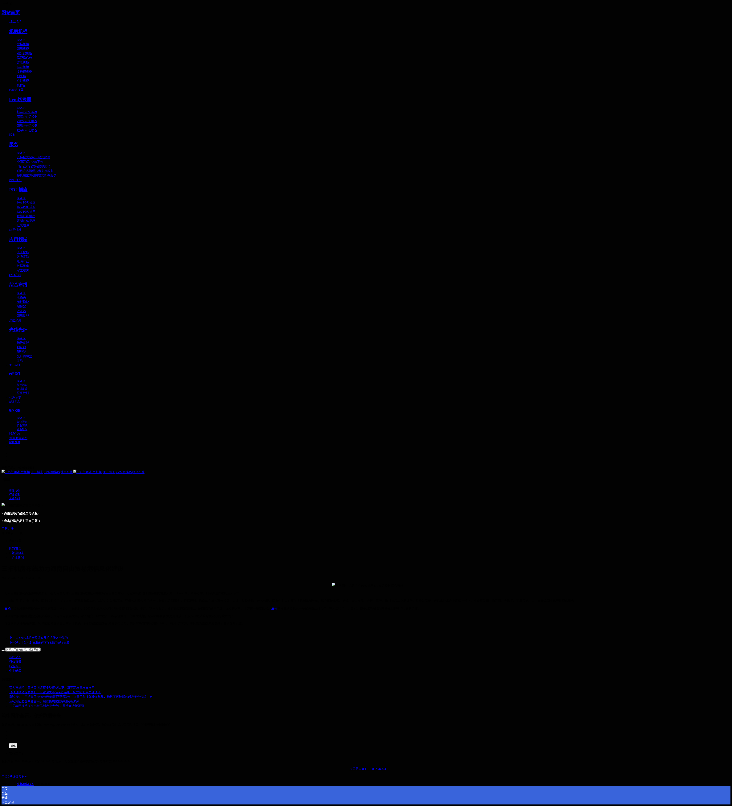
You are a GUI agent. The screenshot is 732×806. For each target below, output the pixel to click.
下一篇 (39, 642)
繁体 (13, 745)
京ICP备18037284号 (15, 776)
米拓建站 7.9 (25, 784)
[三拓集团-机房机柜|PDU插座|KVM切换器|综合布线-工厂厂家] (366, 472)
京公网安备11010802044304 (367, 769)
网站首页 (11, 12)
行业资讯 (15, 666)
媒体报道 (15, 661)
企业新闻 (18, 557)
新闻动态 (18, 553)
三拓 (8, 608)
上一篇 (38, 637)
